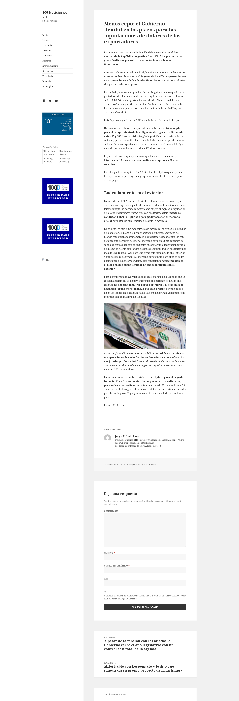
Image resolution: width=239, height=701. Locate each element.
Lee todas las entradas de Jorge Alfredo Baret (137, 446)
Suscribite (121, 112)
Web (106, 578)
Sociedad (46, 50)
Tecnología (47, 76)
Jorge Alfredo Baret (138, 464)
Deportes (46, 60)
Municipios (47, 86)
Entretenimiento (50, 65)
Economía (47, 45)
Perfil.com (119, 405)
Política (46, 40)
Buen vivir (47, 81)
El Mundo (47, 55)
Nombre (109, 552)
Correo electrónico (117, 565)
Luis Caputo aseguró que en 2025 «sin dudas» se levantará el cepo (141, 120)
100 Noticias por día (55, 14)
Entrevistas (47, 71)
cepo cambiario (161, 52)
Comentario (111, 511)
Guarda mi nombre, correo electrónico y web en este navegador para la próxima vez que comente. (145, 597)
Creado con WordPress (115, 694)
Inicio (45, 35)
